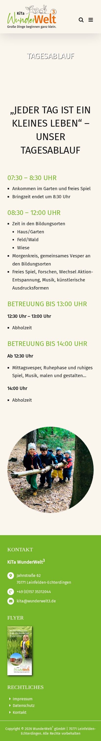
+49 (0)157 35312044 (34, 591)
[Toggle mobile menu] (91, 19)
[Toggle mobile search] (81, 19)
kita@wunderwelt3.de (36, 601)
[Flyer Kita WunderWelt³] (19, 628)
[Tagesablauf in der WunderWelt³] (50, 429)
